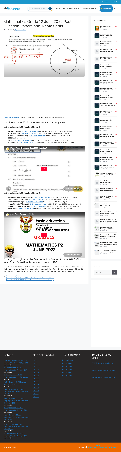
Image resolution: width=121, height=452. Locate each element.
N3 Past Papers (67, 366)
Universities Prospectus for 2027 (103, 377)
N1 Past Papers (67, 360)
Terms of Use (106, 447)
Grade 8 (36, 373)
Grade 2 (36, 391)
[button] (115, 8)
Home (58, 8)
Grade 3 (36, 388)
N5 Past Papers (67, 372)
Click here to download (30, 131)
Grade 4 (36, 385)
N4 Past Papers (67, 369)
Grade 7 (36, 376)
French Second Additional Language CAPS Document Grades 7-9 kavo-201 (16, 417)
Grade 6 (36, 379)
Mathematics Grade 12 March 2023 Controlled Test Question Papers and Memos (30, 278)
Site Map (90, 447)
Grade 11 (36, 364)
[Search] (50, 8)
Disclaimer (114, 447)
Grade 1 (36, 394)
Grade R (36, 397)
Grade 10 (36, 367)
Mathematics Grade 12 (12, 117)
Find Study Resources (70, 8)
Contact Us (105, 1)
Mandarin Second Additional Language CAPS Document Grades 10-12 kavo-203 (16, 401)
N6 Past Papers (67, 375)
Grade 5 (36, 382)
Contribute (114, 1)
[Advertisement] (44, 92)
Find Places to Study (89, 8)
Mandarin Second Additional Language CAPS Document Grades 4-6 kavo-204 (16, 391)
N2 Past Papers (67, 363)
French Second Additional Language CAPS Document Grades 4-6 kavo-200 (16, 426)
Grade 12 (36, 361)
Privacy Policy (97, 447)
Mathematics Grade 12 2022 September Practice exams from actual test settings (30, 280)
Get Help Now (107, 8)
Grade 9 (36, 370)
